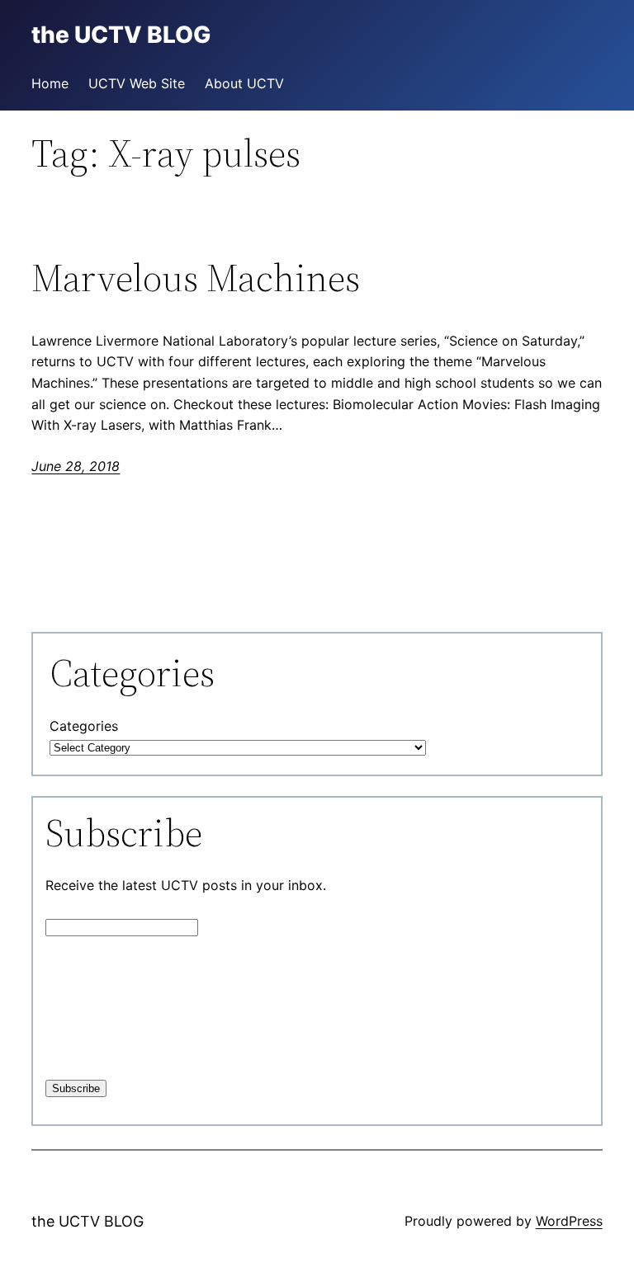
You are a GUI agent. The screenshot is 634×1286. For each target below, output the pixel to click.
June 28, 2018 (75, 466)
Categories (84, 726)
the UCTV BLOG (87, 1221)
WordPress (569, 1221)
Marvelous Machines (195, 277)
